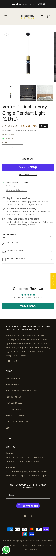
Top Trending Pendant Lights (21, 391)
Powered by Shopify (31, 540)
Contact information (29, 549)
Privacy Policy (14, 403)
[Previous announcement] (5, 4)
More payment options (28, 174)
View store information (16, 190)
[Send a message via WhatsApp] (6, 550)
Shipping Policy (14, 409)
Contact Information (17, 422)
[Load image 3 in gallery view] (45, 93)
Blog (8, 428)
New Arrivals (13, 378)
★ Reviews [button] (53, 280)
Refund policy (47, 540)
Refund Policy (13, 397)
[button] (6, 16)
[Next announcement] (50, 4)
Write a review (28, 305)
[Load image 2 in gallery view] (28, 93)
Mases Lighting (16, 540)
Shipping (17, 130)
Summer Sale (12, 385)
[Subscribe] (46, 495)
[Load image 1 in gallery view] (11, 93)
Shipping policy (44, 545)
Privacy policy (13, 545)
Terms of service (28, 545)
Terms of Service (15, 415)
